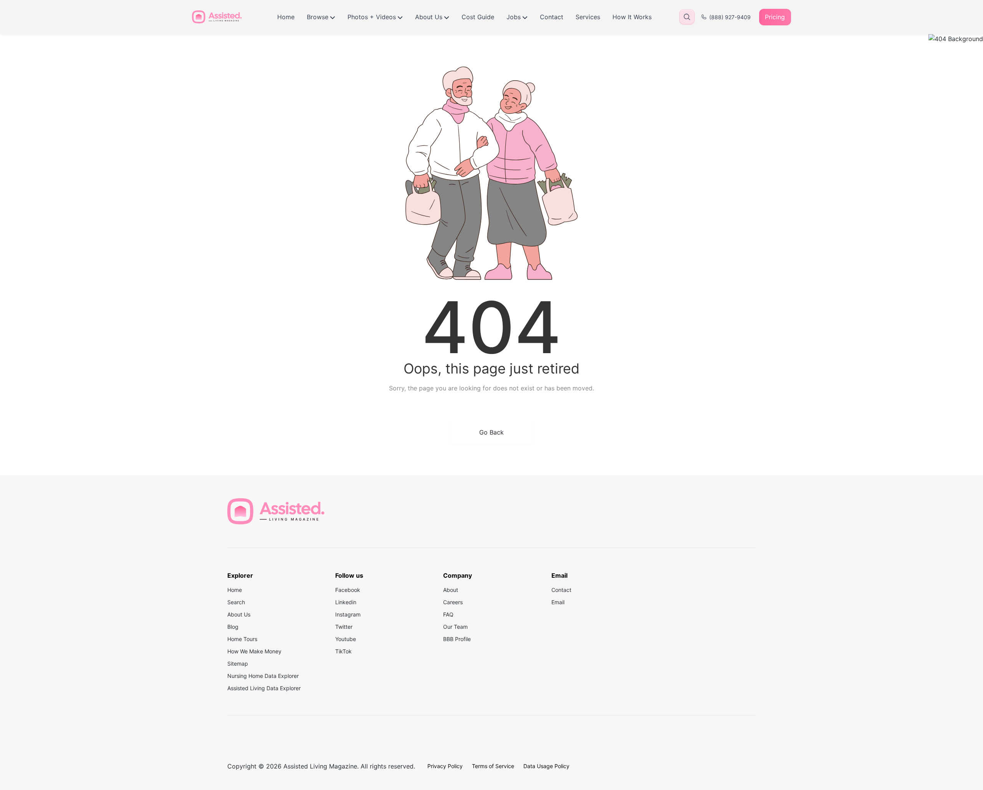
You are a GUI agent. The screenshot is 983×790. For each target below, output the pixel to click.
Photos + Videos (372, 17)
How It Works (632, 17)
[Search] (687, 17)
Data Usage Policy (546, 766)
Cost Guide (478, 17)
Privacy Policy (445, 766)
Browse (317, 17)
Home (286, 17)
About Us (428, 17)
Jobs (513, 17)
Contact (551, 17)
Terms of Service (493, 766)
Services (588, 17)
